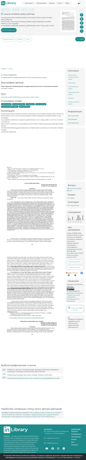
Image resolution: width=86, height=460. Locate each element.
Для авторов (72, 119)
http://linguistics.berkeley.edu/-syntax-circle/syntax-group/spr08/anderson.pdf (27, 317)
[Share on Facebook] (82, 19)
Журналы (74, 431)
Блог (73, 442)
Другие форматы (75, 262)
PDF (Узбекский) (9, 30)
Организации (41, 3)
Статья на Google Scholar (76, 309)
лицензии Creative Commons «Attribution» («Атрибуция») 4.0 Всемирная (75, 297)
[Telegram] (63, 448)
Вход (67, 3)
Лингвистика (74, 205)
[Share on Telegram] (82, 31)
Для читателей (73, 116)
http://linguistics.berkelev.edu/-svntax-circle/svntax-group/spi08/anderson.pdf (33, 378)
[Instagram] (58, 448)
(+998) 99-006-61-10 (52, 438)
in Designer (77, 457)
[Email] (82, 27)
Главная (3, 69)
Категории (29, 3)
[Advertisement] (43, 55)
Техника (71, 98)
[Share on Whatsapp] (81, 15)
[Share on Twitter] (82, 23)
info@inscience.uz (52, 443)
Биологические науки (73, 103)
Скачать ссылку (74, 267)
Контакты (74, 445)
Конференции (76, 434)
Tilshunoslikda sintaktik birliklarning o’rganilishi (45, 412)
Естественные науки (73, 87)
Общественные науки (73, 93)
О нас (59, 3)
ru (81, 3)
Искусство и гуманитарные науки (73, 77)
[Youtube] (46, 448)
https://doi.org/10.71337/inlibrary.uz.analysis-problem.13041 (20, 97)
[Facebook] (52, 448)
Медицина (72, 83)
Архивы (20, 39)
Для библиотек (73, 123)
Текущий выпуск (8, 39)
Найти (81, 39)
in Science (58, 457)
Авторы (52, 3)
